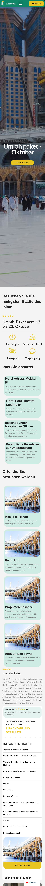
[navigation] (32, 882)
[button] (20, 3)
